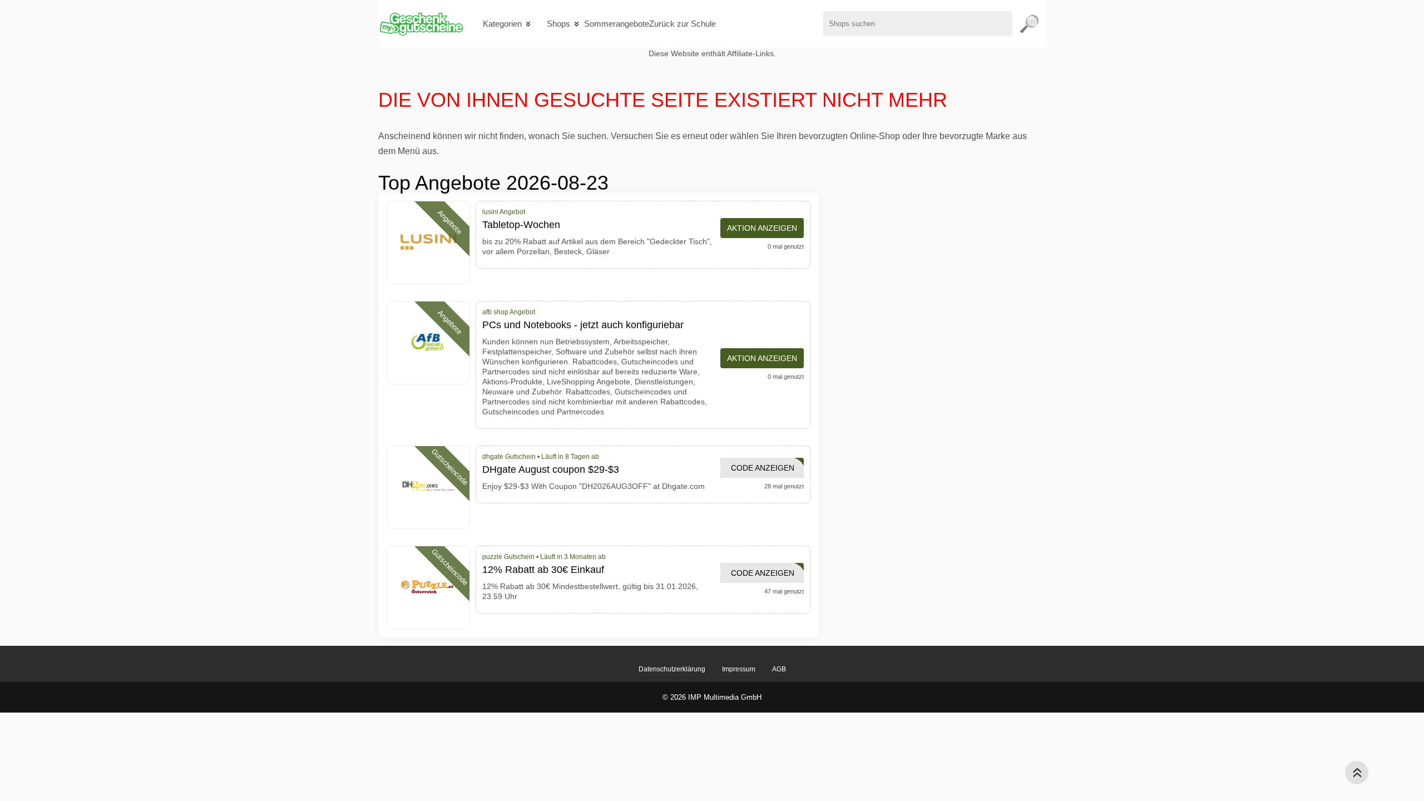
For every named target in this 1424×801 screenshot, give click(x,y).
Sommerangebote (616, 23)
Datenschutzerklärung (672, 669)
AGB (779, 669)
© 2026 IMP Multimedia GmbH (712, 697)
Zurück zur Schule (682, 23)
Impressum (738, 669)
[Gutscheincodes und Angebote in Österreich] (420, 24)
